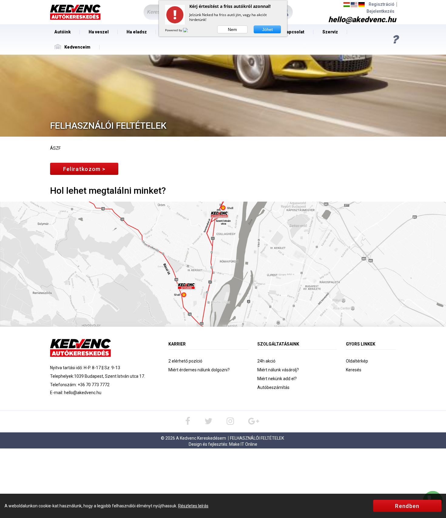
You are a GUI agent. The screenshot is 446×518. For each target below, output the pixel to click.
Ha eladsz (137, 31)
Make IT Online (243, 444)
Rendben (407, 506)
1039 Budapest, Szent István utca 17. (109, 376)
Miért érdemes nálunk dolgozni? (199, 369)
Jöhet (267, 29)
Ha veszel (99, 31)
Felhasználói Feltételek (257, 438)
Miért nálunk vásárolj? (278, 369)
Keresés (353, 369)
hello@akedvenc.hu (82, 392)
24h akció (266, 361)
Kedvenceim (77, 47)
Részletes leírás (193, 505)
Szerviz (330, 31)
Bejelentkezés (380, 11)
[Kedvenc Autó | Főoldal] (75, 12)
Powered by (174, 30)
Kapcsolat (294, 31)
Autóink (62, 31)
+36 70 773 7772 (94, 384)
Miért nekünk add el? (277, 378)
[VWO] (189, 30)
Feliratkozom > (84, 169)
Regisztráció (381, 4)
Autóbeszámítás (273, 387)
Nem (232, 29)
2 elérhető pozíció (185, 361)
